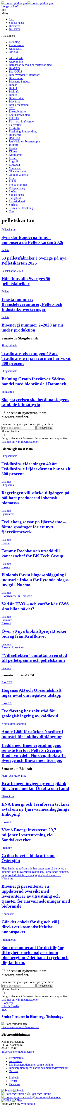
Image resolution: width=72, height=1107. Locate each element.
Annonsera (15, 48)
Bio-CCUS (15, 71)
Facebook (14, 1084)
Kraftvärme (15, 154)
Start (11, 19)
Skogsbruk (15, 198)
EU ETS (14, 118)
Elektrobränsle (17, 111)
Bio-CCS (14, 29)
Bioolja (13, 94)
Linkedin (14, 1077)
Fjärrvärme (15, 124)
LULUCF (15, 164)
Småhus (13, 204)
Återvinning (16, 61)
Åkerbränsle (16, 58)
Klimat (13, 151)
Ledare (13, 158)
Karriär (13, 148)
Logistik (13, 161)
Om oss (13, 51)
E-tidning (14, 41)
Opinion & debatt (19, 174)
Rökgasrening (17, 188)
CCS (12, 108)
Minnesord (15, 168)
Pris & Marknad (18, 184)
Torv (11, 211)
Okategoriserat (17, 171)
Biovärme (14, 26)
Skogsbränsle (16, 22)
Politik (12, 181)
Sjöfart (13, 191)
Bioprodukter (16, 98)
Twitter (13, 1080)
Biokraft (13, 91)
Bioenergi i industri (20, 81)
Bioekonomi (16, 78)
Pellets (12, 178)
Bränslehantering (19, 104)
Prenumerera (16, 45)
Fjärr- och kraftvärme (21, 121)
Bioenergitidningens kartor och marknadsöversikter (38, 1067)
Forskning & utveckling (23, 131)
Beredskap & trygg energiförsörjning (30, 64)
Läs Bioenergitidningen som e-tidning (31, 1064)
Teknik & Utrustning (21, 208)
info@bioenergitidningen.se (17, 1051)
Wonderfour (28, 1103)
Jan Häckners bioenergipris (24, 141)
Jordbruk (14, 144)
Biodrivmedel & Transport (24, 74)
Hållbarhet (15, 134)
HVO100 (14, 138)
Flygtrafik (14, 128)
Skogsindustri (17, 201)
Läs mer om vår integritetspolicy (20, 441)
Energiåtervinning (19, 114)
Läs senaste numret (12, 1027)
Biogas (13, 84)
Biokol (13, 88)
